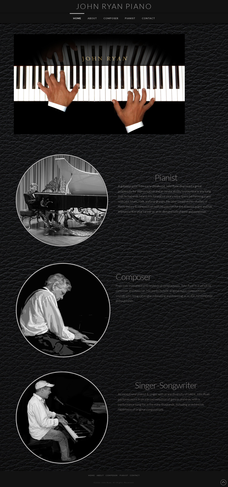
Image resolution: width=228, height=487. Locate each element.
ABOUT (100, 475)
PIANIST (124, 475)
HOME (91, 475)
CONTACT (135, 475)
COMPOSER (112, 475)
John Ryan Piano (114, 6)
